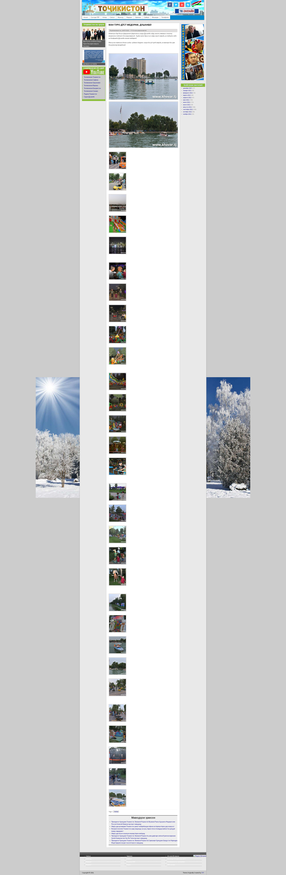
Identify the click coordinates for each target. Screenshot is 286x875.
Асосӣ (86, 17)
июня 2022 (186, 102)
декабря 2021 (187, 88)
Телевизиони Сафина (91, 80)
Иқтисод (120, 17)
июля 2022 (186, 105)
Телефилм (165, 17)
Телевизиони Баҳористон (92, 88)
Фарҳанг (129, 17)
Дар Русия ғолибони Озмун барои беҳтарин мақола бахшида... (92, 44)
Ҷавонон (138, 17)
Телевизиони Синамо (91, 91)
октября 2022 (187, 112)
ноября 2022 (187, 114)
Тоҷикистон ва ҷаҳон (93, 24)
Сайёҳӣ (146, 17)
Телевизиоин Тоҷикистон (92, 77)
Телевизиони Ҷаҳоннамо (92, 83)
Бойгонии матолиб (193, 85)
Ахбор (105, 17)
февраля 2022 (188, 93)
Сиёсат (112, 17)
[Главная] (116, 13)
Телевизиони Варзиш (91, 85)
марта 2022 (187, 95)
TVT (202, 873)
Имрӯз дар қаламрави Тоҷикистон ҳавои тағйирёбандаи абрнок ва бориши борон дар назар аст (142, 826)
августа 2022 (187, 107)
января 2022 (187, 90)
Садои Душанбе (89, 97)
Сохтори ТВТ (95, 17)
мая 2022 (186, 100)
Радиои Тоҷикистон (90, 94)
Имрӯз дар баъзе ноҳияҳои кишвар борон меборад (128, 833)
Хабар (116, 811)
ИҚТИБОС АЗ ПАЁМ (90, 64)
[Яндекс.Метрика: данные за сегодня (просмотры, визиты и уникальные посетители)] (199, 856)
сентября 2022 (188, 109)
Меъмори (155, 17)
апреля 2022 (187, 97)
